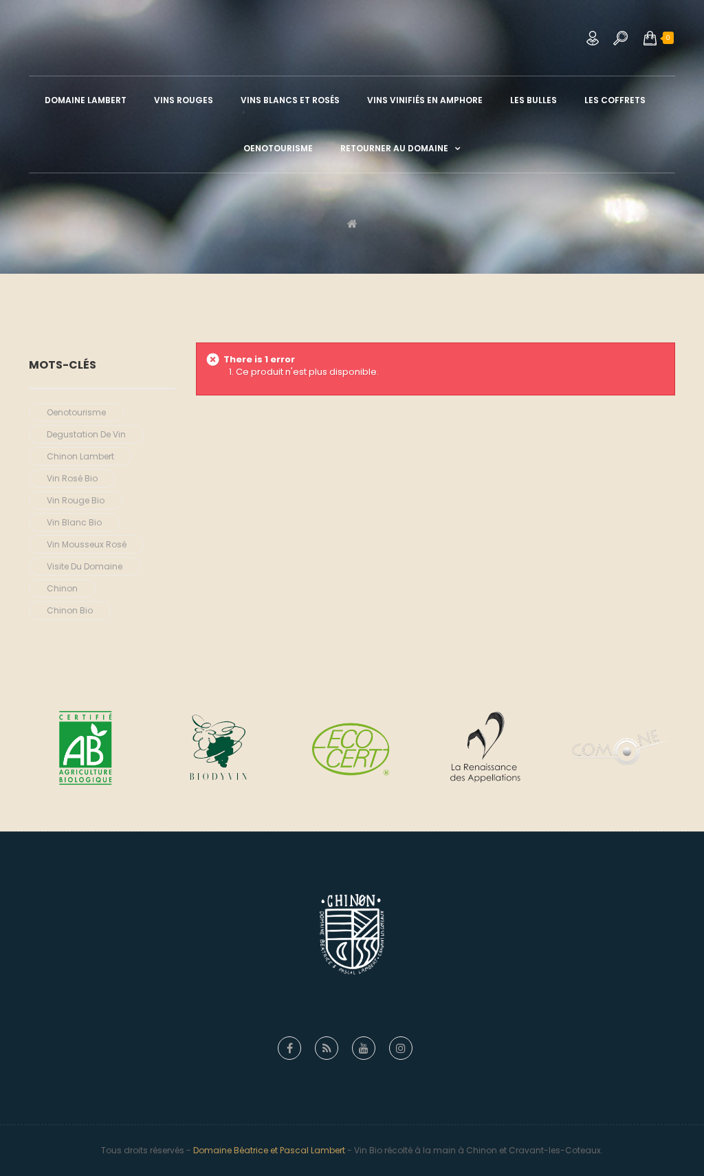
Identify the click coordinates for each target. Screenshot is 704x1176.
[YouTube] (363, 1048)
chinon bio (70, 610)
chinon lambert (80, 456)
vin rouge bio (75, 500)
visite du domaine (84, 566)
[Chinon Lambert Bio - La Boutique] (352, 34)
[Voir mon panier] (650, 38)
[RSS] (326, 1048)
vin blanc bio (74, 522)
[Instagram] (400, 1048)
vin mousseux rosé (86, 544)
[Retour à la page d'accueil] (352, 223)
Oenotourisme (76, 412)
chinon (62, 588)
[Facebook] (289, 1048)
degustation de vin (86, 434)
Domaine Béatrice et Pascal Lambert (269, 1150)
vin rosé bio (72, 478)
